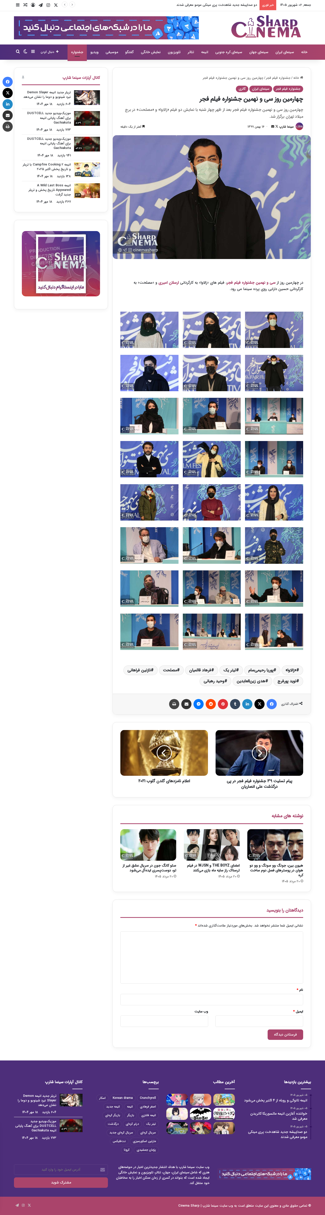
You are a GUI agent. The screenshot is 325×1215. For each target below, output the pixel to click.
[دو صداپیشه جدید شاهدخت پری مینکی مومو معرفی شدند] (177, 1100)
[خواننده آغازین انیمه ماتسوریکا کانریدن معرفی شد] (201, 1100)
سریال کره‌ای (148, 1132)
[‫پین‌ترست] (223, 704)
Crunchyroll (148, 1098)
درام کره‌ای (132, 1123)
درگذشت (113, 1123)
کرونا (126, 1149)
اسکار (102, 1098)
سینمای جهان (258, 52)
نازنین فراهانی (139, 670)
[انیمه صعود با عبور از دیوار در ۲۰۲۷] (224, 1114)
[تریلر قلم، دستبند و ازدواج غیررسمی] (177, 1114)
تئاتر (191, 52)
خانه (304, 52)
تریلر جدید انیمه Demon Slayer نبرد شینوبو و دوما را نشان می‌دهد (47, 95)
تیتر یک (229, 670)
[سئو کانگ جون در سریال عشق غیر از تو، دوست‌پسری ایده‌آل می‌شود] (148, 845)
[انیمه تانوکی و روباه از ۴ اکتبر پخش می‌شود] (224, 1100)
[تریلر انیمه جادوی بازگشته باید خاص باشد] (201, 1128)
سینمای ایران (284, 52)
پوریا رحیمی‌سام (260, 670)
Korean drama (123, 1098)
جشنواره (77, 52)
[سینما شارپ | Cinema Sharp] (266, 26)
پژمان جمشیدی (146, 1149)
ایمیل (298, 1011)
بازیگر (130, 1115)
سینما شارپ (286, 126)
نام (300, 990)
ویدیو (94, 52)
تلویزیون (174, 52)
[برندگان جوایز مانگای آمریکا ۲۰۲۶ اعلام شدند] (201, 1114)
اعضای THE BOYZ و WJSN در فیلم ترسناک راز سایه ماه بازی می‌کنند (213, 868)
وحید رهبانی (214, 681)
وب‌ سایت (201, 1011)
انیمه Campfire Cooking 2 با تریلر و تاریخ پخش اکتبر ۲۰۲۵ (47, 167)
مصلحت (170, 670)
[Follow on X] (276, 126)
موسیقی (112, 52)
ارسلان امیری (168, 283)
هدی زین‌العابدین (251, 681)
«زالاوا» (291, 670)
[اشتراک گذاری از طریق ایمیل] (186, 704)
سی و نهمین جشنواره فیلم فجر (251, 283)
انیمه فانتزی (148, 1115)
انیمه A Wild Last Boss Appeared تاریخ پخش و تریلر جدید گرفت (50, 190)
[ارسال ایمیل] (272, 126)
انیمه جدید (113, 1106)
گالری (242, 89)
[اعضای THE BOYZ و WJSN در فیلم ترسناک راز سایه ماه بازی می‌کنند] (212, 845)
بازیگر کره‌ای (112, 1115)
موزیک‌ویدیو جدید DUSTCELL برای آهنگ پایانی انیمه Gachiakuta (49, 118)
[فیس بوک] (272, 704)
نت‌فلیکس (119, 1141)
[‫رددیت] (211, 704)
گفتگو (129, 52)
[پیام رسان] (198, 704)
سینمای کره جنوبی (228, 52)
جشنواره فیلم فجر (278, 78)
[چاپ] (174, 704)
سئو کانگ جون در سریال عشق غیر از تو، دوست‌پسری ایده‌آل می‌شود (149, 868)
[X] (259, 704)
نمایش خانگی (151, 52)
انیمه (204, 52)
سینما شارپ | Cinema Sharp (198, 1205)
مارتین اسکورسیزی (144, 1141)
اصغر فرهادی (148, 1106)
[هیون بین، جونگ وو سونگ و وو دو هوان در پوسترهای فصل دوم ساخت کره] (275, 845)
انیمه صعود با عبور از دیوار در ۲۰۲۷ (233, 5)
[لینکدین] (247, 704)
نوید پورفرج (287, 681)
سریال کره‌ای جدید (121, 1132)
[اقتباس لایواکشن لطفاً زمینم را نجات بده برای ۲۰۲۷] (177, 1128)
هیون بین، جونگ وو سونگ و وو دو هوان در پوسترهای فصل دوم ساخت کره (276, 870)
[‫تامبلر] (235, 704)
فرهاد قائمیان (200, 670)
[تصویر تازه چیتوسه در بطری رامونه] (224, 1128)
